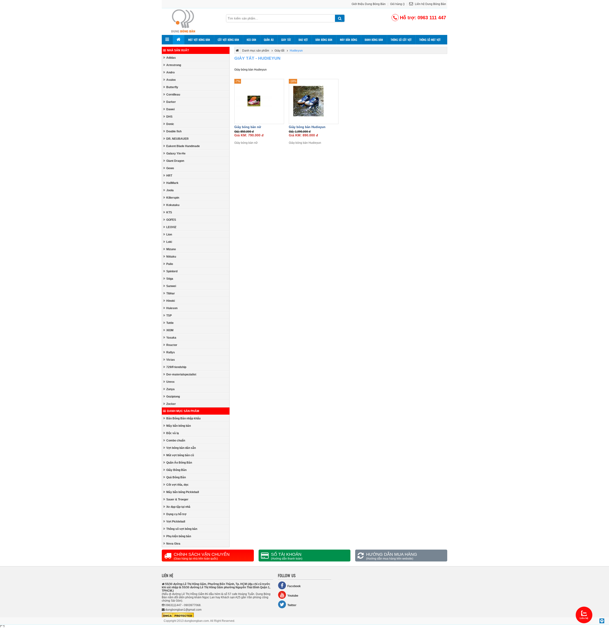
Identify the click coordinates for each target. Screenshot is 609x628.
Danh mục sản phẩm (183, 411)
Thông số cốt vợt (401, 40)
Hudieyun (296, 50)
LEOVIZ (171, 227)
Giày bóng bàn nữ (247, 127)
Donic (170, 124)
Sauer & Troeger (177, 499)
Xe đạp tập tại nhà (178, 506)
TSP (169, 315)
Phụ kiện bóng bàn (178, 536)
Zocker (171, 404)
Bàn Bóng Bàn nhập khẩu (183, 418)
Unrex (170, 382)
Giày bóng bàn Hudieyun (307, 127)
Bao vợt (303, 40)
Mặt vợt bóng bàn (199, 40)
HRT (169, 175)
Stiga (169, 278)
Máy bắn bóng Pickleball (182, 492)
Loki (169, 242)
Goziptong (173, 396)
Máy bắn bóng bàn (178, 425)
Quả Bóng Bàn (176, 477)
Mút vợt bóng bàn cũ (180, 455)
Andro (170, 72)
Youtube (292, 595)
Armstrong (173, 65)
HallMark (172, 183)
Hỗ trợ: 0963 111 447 (423, 17)
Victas (170, 359)
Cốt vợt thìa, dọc (177, 484)
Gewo (170, 168)
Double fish (174, 131)
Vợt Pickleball (175, 521)
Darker (171, 102)
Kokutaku (172, 205)
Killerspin (172, 197)
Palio (169, 264)
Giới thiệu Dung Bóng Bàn (369, 4)
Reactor (171, 345)
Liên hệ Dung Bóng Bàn (430, 4)
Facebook (294, 586)
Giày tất (286, 40)
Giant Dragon (175, 161)
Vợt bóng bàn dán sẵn (181, 448)
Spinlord (171, 271)
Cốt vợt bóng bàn (228, 40)
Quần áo (269, 40)
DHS (169, 116)
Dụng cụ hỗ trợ (176, 514)
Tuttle (170, 323)
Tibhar (170, 293)
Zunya (170, 389)
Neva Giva (173, 543)
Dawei (170, 109)
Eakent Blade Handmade (183, 146)
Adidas (171, 57)
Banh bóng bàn (374, 40)
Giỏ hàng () (397, 4)
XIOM (169, 330)
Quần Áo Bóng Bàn (179, 462)
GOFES (171, 219)
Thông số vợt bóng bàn (181, 529)
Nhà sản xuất (178, 50)
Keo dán (251, 40)
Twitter (291, 605)
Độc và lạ (172, 433)
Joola (170, 190)
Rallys (170, 352)
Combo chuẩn (175, 440)
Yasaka (171, 337)
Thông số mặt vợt (430, 40)
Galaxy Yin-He (176, 153)
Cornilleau (173, 94)
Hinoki (170, 300)
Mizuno (171, 249)
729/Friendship (176, 367)
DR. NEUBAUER (177, 138)
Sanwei (171, 286)
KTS (169, 212)
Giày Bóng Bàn (176, 470)
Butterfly (172, 87)
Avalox (171, 79)
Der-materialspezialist (181, 374)
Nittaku (171, 256)
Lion (169, 234)
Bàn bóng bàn (323, 40)
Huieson (171, 308)
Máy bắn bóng (348, 40)
